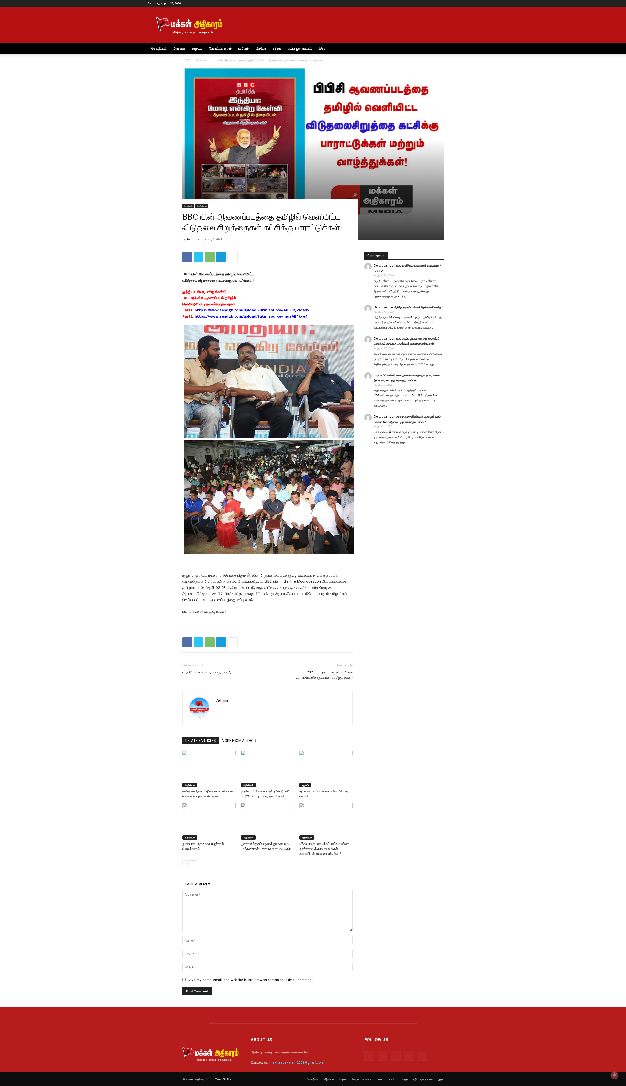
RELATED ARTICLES (200, 741)
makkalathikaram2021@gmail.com (296, 1062)
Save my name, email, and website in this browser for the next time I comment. (250, 980)
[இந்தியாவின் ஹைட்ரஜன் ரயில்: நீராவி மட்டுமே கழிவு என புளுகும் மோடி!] (267, 769)
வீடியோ (261, 48)
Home (186, 60)
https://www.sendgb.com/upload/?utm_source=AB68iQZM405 (252, 309)
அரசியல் (179, 48)
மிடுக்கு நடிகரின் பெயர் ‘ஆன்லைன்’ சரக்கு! (418, 307)
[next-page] (193, 863)
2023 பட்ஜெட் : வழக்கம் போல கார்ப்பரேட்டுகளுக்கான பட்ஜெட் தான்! (324, 675)
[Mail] (450, 3)
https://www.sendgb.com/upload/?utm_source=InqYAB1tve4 (251, 316)
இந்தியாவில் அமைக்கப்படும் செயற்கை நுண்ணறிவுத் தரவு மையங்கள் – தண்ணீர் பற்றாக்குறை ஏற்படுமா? (324, 848)
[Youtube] (474, 3)
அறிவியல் (202, 206)
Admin (191, 239)
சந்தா (277, 48)
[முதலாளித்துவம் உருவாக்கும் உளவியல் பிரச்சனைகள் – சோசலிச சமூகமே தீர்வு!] (267, 821)
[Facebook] (442, 3)
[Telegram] (458, 3)
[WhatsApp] (210, 257)
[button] (472, 49)
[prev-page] (185, 863)
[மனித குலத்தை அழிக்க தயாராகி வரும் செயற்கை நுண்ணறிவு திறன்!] (209, 769)
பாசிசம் (243, 48)
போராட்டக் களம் (220, 48)
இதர (322, 48)
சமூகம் (197, 48)
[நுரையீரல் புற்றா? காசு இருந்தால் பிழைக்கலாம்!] (209, 821)
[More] (232, 257)
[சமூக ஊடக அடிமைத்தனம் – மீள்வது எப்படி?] (326, 769)
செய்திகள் (159, 48)
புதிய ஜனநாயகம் (300, 48)
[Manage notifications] (614, 1075)
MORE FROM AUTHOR (239, 741)
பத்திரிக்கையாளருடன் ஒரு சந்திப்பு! (209, 672)
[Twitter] (466, 3)
